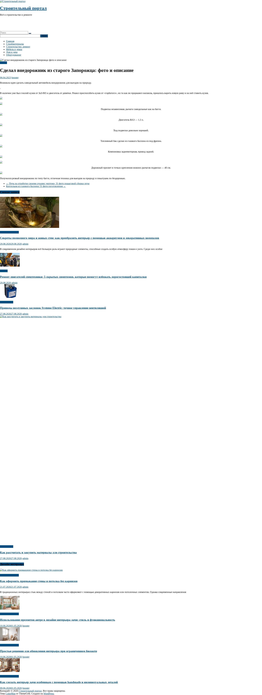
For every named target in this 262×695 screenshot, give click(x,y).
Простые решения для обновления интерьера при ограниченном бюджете (48, 651)
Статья (3, 62)
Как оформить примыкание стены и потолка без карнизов (38, 581)
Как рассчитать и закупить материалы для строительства (38, 552)
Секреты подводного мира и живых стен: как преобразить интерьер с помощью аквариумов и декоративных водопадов (79, 238)
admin (25, 244)
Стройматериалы (15, 44)
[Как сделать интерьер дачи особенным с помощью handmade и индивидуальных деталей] (10, 671)
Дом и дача (11, 52)
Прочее (4, 271)
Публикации (6, 302)
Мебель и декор (14, 49)
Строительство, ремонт (18, 46)
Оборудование (13, 55)
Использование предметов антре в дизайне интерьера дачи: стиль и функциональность (57, 619)
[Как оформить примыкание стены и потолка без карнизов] (31, 570)
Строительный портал (23, 8)
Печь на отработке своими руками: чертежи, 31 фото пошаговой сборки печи (47, 183)
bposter (15, 77)
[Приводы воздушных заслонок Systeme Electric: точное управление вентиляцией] (10, 297)
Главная (10, 41)
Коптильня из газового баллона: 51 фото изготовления (36, 186)
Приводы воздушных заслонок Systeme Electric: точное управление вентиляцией (53, 307)
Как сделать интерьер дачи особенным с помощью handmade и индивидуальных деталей (59, 682)
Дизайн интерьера (9, 232)
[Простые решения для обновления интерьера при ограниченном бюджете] (10, 640)
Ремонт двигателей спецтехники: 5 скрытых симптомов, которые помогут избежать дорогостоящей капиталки (73, 276)
